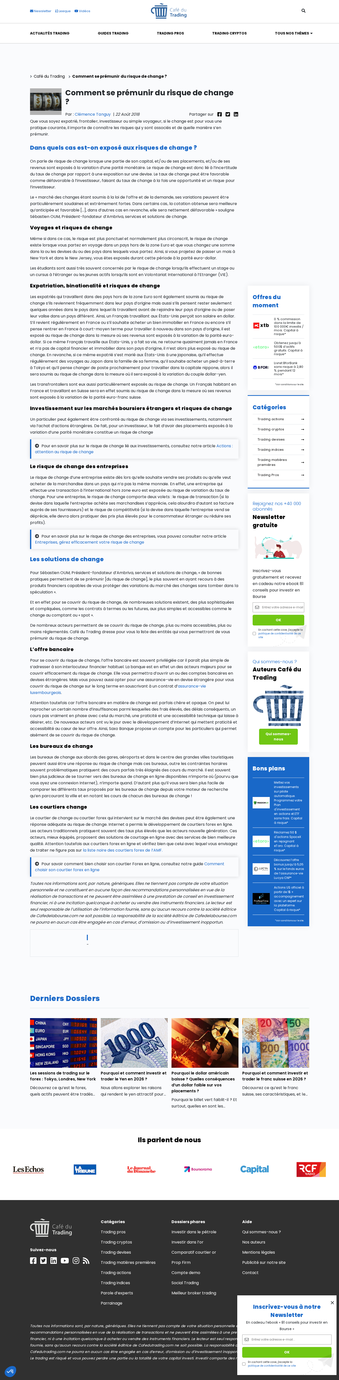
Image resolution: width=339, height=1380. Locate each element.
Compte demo (185, 1273)
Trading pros (113, 1232)
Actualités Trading (50, 33)
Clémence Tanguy (92, 114)
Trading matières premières (272, 462)
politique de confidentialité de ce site (272, 1366)
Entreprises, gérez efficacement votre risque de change (89, 542)
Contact (250, 1273)
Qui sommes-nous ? (261, 1232)
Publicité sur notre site (264, 1262)
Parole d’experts (117, 1293)
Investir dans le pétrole (194, 1232)
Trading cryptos (271, 429)
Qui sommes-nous (278, 736)
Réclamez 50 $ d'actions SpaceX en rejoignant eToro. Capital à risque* (287, 841)
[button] (10, 1372)
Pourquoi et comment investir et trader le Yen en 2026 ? (134, 1076)
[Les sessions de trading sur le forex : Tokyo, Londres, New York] (63, 1043)
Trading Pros (170, 33)
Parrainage (111, 1303)
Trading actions (271, 419)
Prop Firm (181, 1262)
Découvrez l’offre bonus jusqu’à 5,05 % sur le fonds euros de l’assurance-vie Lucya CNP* (289, 869)
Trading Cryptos (229, 33)
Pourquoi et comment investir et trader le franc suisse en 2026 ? (275, 1076)
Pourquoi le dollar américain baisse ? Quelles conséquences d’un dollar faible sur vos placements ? (203, 1082)
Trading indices (271, 449)
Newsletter (42, 11)
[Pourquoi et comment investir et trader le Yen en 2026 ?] (134, 1043)
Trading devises (271, 439)
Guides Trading (113, 33)
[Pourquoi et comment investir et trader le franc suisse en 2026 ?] (275, 1043)
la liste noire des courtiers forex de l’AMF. (122, 850)
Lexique (64, 11)
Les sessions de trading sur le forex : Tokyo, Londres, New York (63, 1076)
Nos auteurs (253, 1242)
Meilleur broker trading (193, 1293)
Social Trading (185, 1283)
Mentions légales (258, 1252)
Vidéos (84, 11)
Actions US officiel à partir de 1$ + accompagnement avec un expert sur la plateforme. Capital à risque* (289, 898)
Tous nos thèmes (292, 33)
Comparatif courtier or (193, 1252)
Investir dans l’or (187, 1242)
